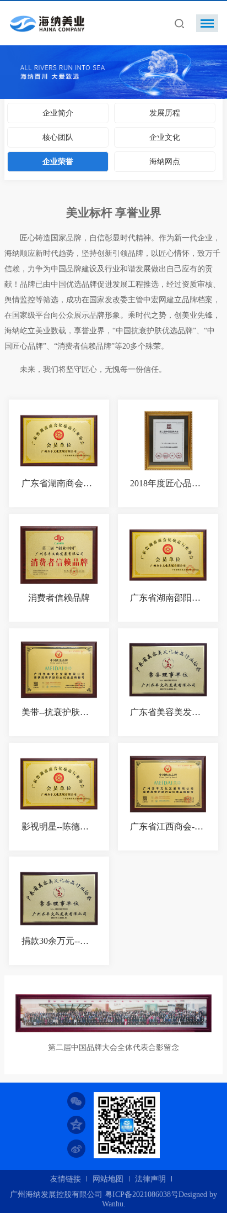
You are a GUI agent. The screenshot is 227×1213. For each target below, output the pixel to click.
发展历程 (164, 113)
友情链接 (65, 1179)
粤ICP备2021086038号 (142, 1194)
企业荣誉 (57, 161)
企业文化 (164, 137)
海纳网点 (164, 161)
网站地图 (108, 1179)
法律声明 (150, 1179)
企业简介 (57, 113)
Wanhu (112, 1204)
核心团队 (57, 137)
